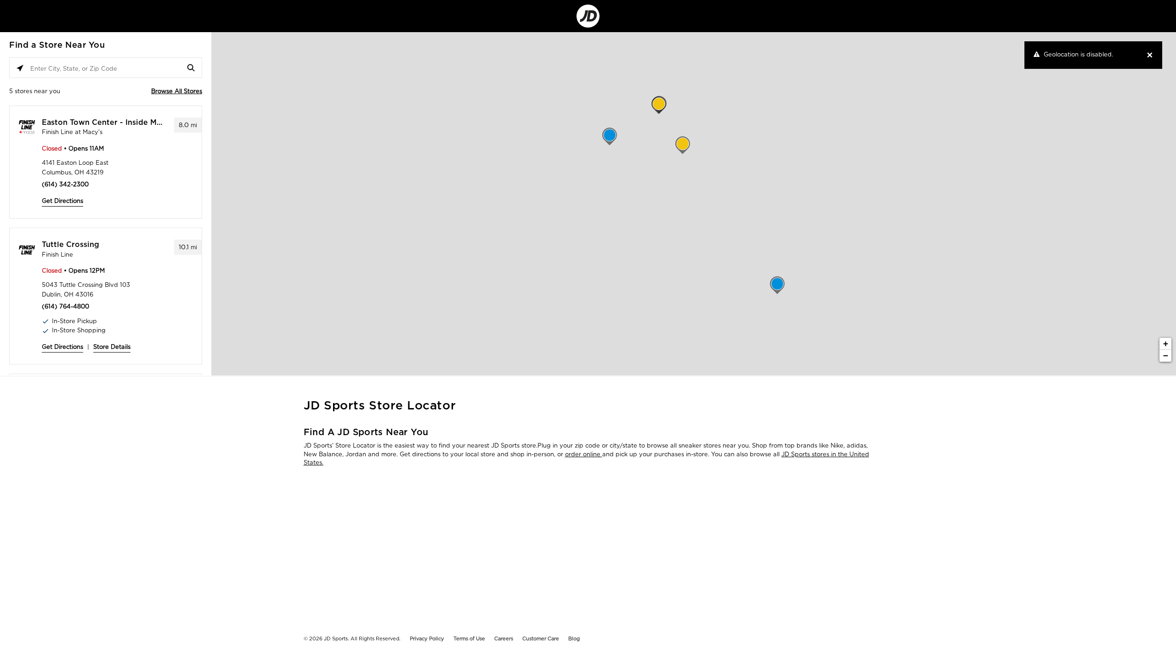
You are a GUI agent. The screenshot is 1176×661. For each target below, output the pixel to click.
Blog (574, 638)
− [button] (1165, 355)
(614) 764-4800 (65, 306)
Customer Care (540, 638)
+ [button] (1165, 343)
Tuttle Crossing (70, 244)
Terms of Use (469, 638)
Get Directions (62, 200)
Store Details (111, 346)
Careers (503, 638)
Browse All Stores (176, 91)
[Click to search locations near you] (20, 68)
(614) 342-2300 (65, 184)
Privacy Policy (427, 638)
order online (583, 454)
